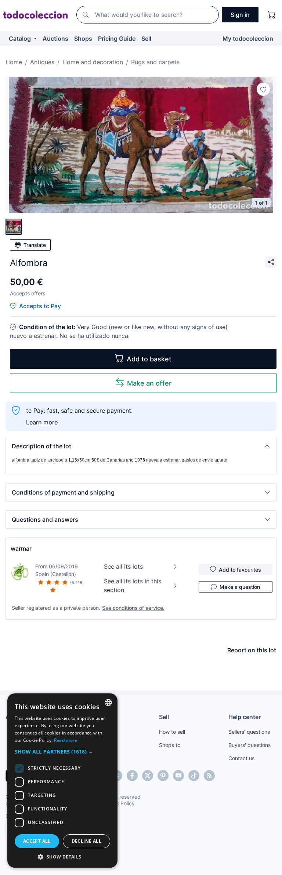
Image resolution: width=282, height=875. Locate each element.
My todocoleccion (248, 38)
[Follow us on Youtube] (178, 775)
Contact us (241, 758)
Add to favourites (240, 569)
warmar (21, 548)
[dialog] (62, 780)
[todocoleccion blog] (209, 775)
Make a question (240, 587)
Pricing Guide (116, 38)
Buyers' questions (249, 745)
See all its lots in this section (132, 585)
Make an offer (149, 383)
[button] (141, 446)
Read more (65, 740)
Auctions (55, 38)
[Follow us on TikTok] (193, 775)
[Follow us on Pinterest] (163, 775)
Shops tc (169, 745)
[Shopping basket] (271, 14)
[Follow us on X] (147, 775)
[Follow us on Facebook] (132, 775)
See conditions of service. (133, 608)
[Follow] (263, 89)
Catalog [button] (20, 38)
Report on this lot (251, 650)
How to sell (172, 732)
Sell (146, 38)
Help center (244, 717)
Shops (83, 38)
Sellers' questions (249, 732)
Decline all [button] (86, 841)
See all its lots (123, 566)
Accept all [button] (37, 841)
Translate (35, 245)
